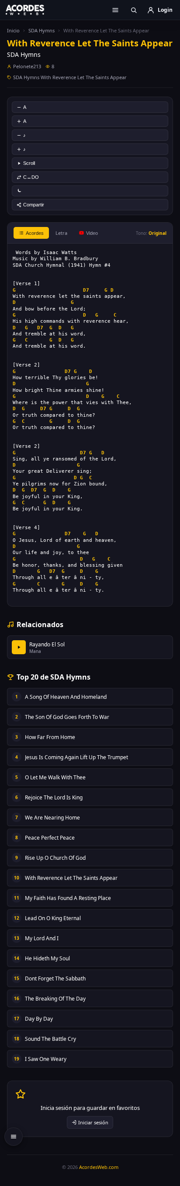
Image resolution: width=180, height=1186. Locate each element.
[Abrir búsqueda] (133, 10)
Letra (61, 233)
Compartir (33, 204)
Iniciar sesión (93, 1122)
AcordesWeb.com (98, 1167)
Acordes (35, 233)
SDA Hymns (41, 30)
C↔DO (31, 177)
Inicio (13, 30)
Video (92, 233)
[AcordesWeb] (30, 9)
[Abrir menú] (115, 10)
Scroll (29, 163)
